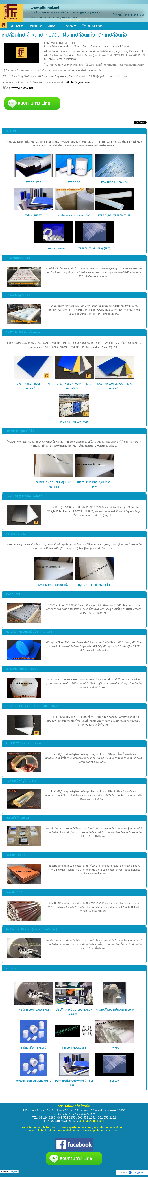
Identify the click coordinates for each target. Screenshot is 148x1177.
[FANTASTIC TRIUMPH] (21, 52)
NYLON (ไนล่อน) (16, 533)
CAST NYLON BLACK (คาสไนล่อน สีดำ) (114, 386)
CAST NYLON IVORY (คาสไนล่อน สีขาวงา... (74, 386)
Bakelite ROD (14, 892)
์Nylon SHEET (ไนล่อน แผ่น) (94, 585)
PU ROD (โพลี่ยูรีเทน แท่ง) (21, 780)
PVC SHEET (13, 594)
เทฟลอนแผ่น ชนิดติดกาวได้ (74, 215)
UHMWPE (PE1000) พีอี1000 (24, 496)
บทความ (11, 967)
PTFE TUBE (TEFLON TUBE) (115, 215)
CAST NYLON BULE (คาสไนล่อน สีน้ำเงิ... (33, 386)
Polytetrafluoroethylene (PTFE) (33, 1080)
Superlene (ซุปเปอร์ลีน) (20, 431)
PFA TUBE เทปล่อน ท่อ (114, 182)
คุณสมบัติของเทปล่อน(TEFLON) (115, 1009)
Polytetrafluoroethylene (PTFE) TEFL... (74, 1083)
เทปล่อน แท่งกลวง (54, 248)
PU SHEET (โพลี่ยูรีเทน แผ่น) (23, 743)
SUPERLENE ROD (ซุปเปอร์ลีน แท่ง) (94, 485)
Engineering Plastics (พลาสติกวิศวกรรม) (31, 929)
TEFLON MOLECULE (74, 1047)
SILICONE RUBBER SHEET (22, 669)
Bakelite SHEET (15, 855)
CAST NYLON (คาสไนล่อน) (23, 332)
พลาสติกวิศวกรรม (17, 817)
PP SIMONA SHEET (18, 258)
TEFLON (11, 131)
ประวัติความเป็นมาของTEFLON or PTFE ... (74, 1012)
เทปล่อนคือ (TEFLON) (33, 1047)
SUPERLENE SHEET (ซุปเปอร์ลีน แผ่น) (53, 485)
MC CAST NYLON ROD (74, 421)
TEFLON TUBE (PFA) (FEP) (94, 248)
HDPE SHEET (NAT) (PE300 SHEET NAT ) (32, 706)
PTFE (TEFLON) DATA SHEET (33, 1009)
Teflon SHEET (33, 215)
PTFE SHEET (33, 182)
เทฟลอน (114, 1047)
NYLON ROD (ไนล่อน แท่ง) (53, 585)
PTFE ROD (74, 182)
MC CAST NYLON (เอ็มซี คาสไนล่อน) (29, 631)
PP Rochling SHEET (18, 295)
